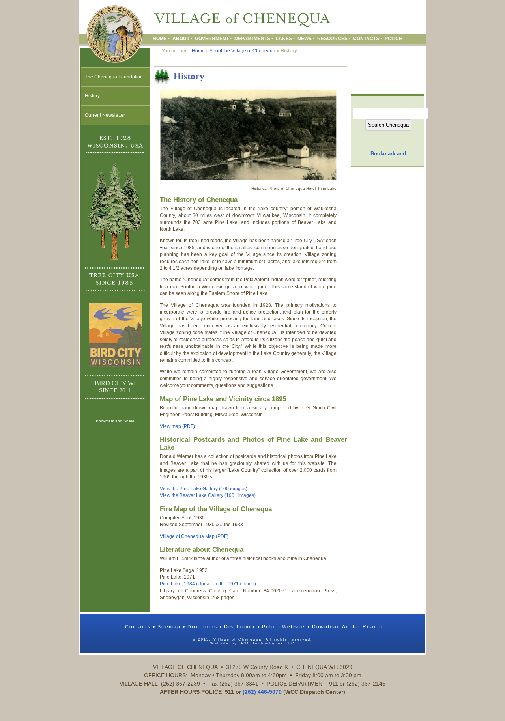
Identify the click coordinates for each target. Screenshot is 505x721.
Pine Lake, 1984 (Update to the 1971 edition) (208, 584)
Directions (202, 626)
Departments (252, 38)
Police (393, 38)
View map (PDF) (177, 426)
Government (212, 38)
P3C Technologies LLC (268, 643)
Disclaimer (239, 626)
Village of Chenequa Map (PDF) (194, 536)
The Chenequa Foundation (114, 77)
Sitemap (169, 626)
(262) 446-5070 (262, 692)
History (92, 96)
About (180, 38)
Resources (332, 38)
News (304, 38)
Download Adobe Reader (347, 626)
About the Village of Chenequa (242, 51)
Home (160, 38)
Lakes (284, 38)
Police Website (283, 626)
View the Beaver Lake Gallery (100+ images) (208, 495)
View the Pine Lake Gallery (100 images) (203, 488)
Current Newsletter (105, 115)
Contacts (366, 38)
